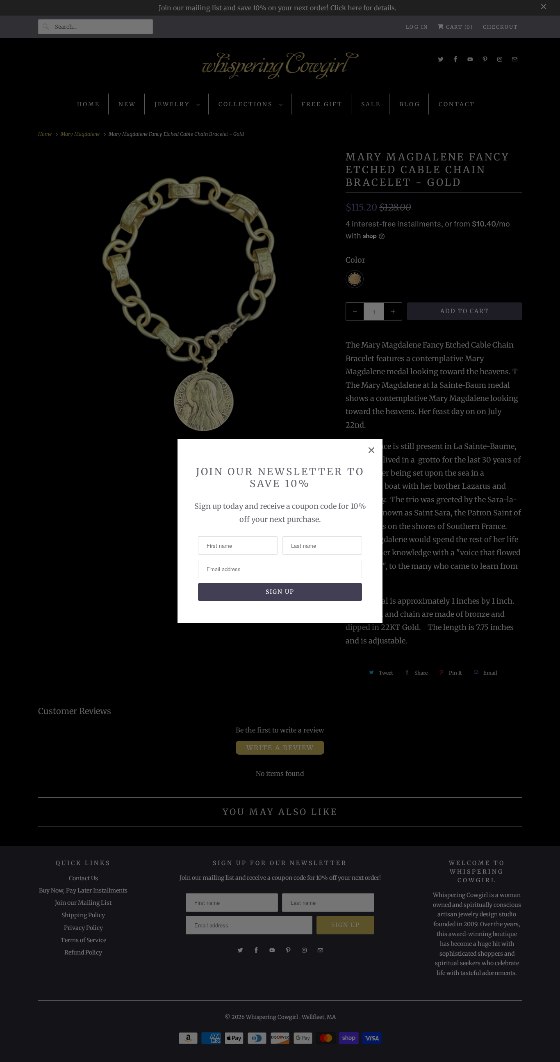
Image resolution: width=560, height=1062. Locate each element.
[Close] (371, 450)
